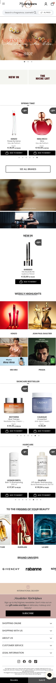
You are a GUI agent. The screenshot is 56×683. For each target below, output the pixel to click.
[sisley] (34, 569)
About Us (7, 638)
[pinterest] (30, 661)
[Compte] (45, 4)
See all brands (28, 169)
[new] (14, 77)
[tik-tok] (35, 661)
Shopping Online (11, 623)
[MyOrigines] (28, 4)
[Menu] (4, 4)
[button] (24, 61)
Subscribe (28, 613)
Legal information (13, 652)
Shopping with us (12, 630)
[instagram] (18, 661)
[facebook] (24, 661)
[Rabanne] (11, 569)
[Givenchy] (28, 195)
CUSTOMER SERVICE (12, 645)
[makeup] (28, 41)
